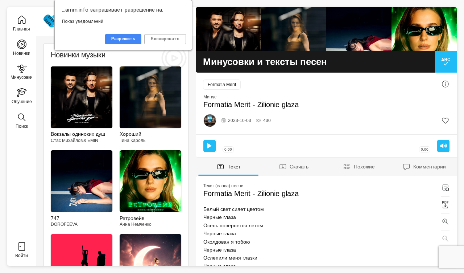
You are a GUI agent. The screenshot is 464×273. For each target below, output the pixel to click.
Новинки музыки (78, 55)
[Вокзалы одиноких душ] (228, 29)
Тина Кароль (132, 140)
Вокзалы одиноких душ (78, 134)
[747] (359, 29)
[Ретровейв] (424, 29)
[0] (445, 120)
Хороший (130, 134)
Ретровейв (132, 218)
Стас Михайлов (67, 140)
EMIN (92, 140)
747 (55, 218)
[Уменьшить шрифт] (445, 239)
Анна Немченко (136, 224)
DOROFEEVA (64, 224)
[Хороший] (293, 29)
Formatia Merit (222, 84)
